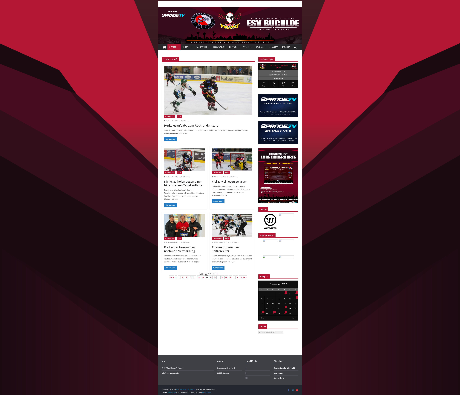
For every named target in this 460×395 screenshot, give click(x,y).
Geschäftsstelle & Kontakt (284, 368)
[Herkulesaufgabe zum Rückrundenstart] (208, 90)
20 (187, 277)
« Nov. (262, 318)
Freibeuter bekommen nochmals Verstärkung (179, 249)
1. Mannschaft (169, 116)
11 (295, 298)
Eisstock (233, 47)
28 (273, 313)
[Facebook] (246, 368)
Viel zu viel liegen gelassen (229, 181)
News (179, 116)
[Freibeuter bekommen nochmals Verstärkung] (184, 225)
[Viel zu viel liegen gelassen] (232, 159)
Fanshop (286, 47)
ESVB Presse (185, 121)
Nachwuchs (201, 47)
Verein (246, 47)
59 (202, 277)
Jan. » (294, 318)
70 (222, 277)
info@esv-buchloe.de (170, 373)
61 (211, 277)
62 (215, 277)
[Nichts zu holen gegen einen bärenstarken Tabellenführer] (184, 159)
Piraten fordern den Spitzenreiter (225, 249)
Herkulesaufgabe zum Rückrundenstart (191, 125)
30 (191, 277)
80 (226, 277)
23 (284, 308)
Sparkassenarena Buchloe (278, 75)
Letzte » (243, 277)
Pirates (172, 47)
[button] (177, 47)
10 (183, 277)
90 (230, 277)
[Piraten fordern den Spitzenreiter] (232, 225)
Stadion (259, 47)
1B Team (186, 47)
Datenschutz (279, 378)
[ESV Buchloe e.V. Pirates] (230, 8)
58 (198, 277)
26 (261, 313)
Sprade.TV (274, 47)
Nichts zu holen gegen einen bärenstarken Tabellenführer (184, 183)
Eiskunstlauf (219, 47)
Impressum (278, 373)
